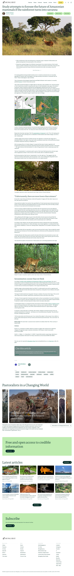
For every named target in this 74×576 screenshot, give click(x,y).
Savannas (46, 374)
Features (30, 2)
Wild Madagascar (42, 545)
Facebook (58, 552)
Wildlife (51, 374)
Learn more (9, 451)
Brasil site (51, 341)
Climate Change (41, 372)
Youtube (58, 548)
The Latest (4, 556)
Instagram (58, 547)
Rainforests (39, 374)
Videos (34, 2)
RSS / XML (58, 565)
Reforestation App (42, 550)
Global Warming (24, 374)
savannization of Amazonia (39, 133)
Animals (17, 372)
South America (29, 376)
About (21, 545)
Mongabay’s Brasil (31, 341)
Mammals (32, 374)
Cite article (66, 13)
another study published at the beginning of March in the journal (35, 281)
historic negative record (54, 303)
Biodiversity (23, 372)
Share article (58, 13)
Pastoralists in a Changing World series (60, 425)
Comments (50, 13)
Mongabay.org (41, 548)
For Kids (40, 547)
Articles (50, 2)
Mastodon (58, 560)
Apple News (58, 563)
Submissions (23, 554)
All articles (66, 462)
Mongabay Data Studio (43, 556)
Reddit (57, 556)
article (20, 81)
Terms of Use (23, 556)
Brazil (22, 376)
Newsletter (9, 525)
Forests (17, 374)
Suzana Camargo (10, 12)
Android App (58, 561)
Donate (60, 2)
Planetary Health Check (43, 552)
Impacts (22, 550)
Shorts (54, 2)
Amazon (12, 14)
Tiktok (57, 554)
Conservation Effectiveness (44, 554)
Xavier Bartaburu (22, 363)
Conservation (50, 372)
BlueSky (58, 558)
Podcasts (40, 2)
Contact (22, 547)
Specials (45, 2)
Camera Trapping (32, 372)
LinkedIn (58, 545)
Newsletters (23, 552)
